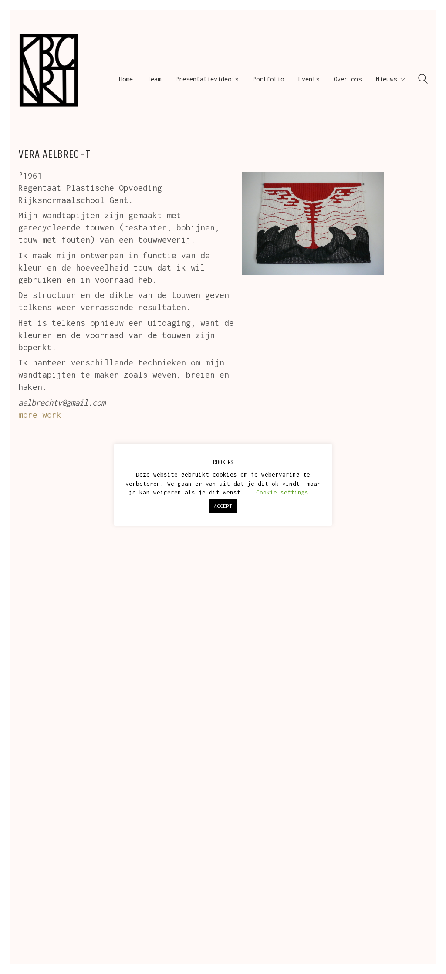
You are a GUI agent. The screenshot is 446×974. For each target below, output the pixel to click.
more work (39, 414)
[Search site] (423, 80)
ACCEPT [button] (223, 506)
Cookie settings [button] (282, 492)
